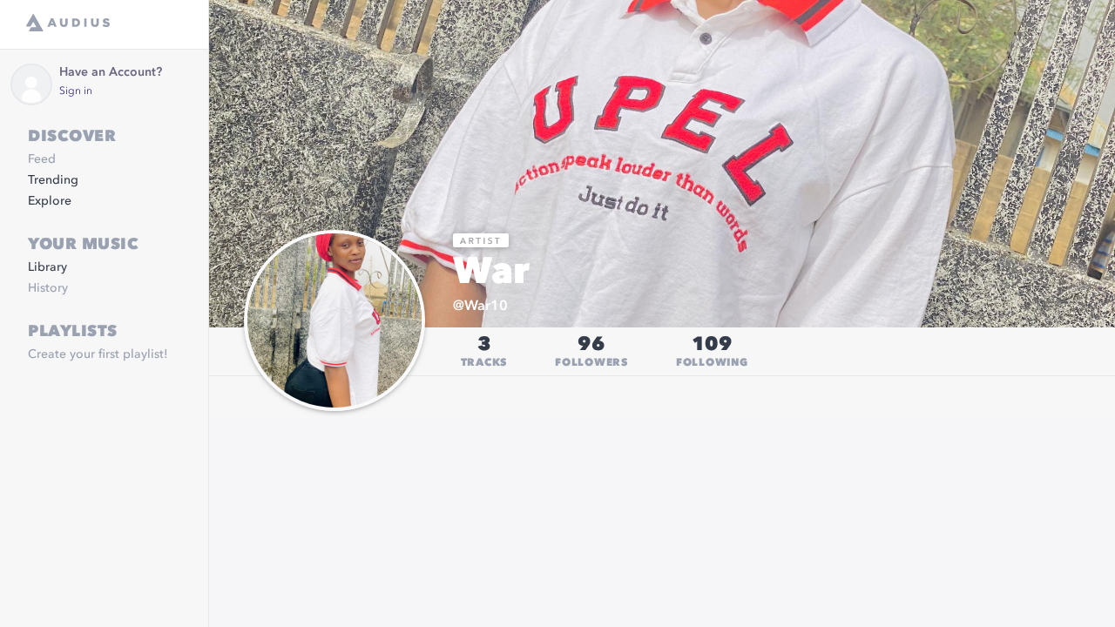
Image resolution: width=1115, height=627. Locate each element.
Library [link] (47, 267)
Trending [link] (53, 180)
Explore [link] (49, 201)
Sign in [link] (75, 91)
